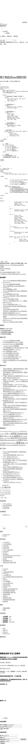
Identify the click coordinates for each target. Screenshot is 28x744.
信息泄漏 (20, 434)
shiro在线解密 (6, 581)
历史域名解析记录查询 (9, 590)
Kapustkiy (17, 431)
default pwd (6, 573)
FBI (12, 431)
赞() (1, 261)
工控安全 (8, 438)
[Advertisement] (14, 60)
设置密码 (2, 741)
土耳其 (5, 438)
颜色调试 (5, 601)
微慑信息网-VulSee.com (12, 42)
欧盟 (12, 440)
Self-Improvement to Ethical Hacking (12, 555)
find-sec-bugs (6, 547)
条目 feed (5, 630)
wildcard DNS (6, 584)
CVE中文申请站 (7, 544)
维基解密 (20, 440)
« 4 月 (1, 497)
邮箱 (1, 737)
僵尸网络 (4, 436)
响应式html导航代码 (5, 268)
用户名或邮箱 (3, 725)
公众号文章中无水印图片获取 (11, 309)
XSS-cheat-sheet (7, 586)
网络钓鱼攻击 (13, 443)
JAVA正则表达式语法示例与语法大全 (13, 576)
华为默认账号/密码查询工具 (10, 589)
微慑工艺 (21, 42)
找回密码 (15, 36)
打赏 (5, 261)
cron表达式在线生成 (8, 572)
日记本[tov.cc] (6, 514)
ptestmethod (6, 551)
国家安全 (2, 438)
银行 (17, 445)
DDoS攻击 (4, 431)
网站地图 (22, 665)
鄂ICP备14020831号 (5, 668)
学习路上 (11, 81)
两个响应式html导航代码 (13, 77)
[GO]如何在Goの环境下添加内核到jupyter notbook (13, 274)
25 (5, 494)
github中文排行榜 (7, 505)
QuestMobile (6, 507)
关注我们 (5, 31)
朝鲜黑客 (9, 440)
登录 (4, 628)
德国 (15, 438)
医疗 (22, 436)
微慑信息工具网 (7, 598)
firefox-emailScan (7, 503)
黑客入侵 (23, 445)
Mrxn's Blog (6, 548)
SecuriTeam (6, 554)
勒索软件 (17, 436)
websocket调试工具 (8, 583)
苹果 (25, 443)
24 (3, 494)
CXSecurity (6, 545)
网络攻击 (4, 443)
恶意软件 (19, 438)
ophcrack (5, 579)
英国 (22, 443)
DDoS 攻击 (9, 431)
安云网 (5, 559)
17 (3, 492)
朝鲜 (6, 440)
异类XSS (5, 596)
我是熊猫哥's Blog (7, 560)
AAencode (5, 568)
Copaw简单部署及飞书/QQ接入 (11, 294)
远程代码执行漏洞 (10, 445)
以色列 (9, 433)
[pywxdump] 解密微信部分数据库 (11, 284)
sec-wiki (5, 552)
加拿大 (8, 436)
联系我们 (8, 662)
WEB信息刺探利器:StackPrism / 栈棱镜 (13, 342)
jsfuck (4, 578)
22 (0, 494)
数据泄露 (2, 440)
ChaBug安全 (6, 542)
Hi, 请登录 (2, 36)
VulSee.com (23, 431)
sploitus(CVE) (6, 508)
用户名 (2, 735)
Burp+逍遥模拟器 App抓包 (10, 289)
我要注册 (9, 36)
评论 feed (5, 632)
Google (14, 431)
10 (3, 490)
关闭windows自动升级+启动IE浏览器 (12, 322)
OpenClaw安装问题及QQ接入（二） (12, 304)
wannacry (2, 433)
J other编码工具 (7, 575)
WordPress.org (6, 633)
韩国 (20, 445)
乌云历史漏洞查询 (8, 557)
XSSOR (5, 587)
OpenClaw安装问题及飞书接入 (11, 299)
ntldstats (5, 535)
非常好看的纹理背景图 (9, 599)
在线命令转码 (6, 594)
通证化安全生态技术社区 (9, 562)
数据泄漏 (24, 438)
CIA (1, 431)
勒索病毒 (12, 436)
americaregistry (6, 534)
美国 (18, 443)
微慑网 (8, 33)
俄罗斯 (13, 434)
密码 (6, 726)
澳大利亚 (15, 440)
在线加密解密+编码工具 (9, 592)
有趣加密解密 (6, 608)
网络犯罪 (9, 443)
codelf (4, 570)
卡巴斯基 (25, 436)
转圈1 (4, 610)
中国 (6, 434)
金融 (15, 445)
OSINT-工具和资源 (8, 550)
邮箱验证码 (3, 739)
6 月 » (5, 497)
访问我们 (3, 662)
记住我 (7, 728)
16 (2, 492)
